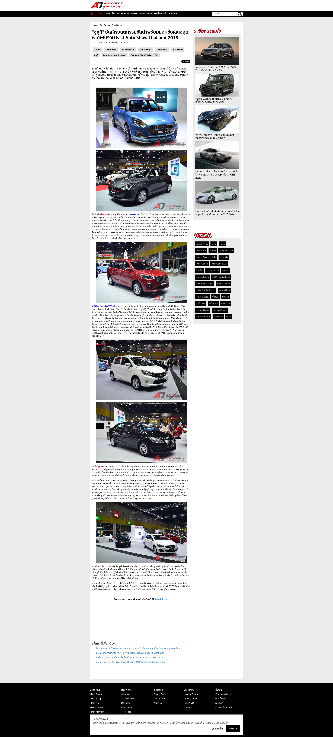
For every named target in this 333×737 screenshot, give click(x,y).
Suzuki (97, 49)
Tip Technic (157, 689)
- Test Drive (126, 707)
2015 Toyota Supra (221, 276)
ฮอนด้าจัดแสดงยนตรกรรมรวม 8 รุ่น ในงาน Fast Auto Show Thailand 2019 (130, 652)
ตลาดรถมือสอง (220, 309)
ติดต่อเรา (173, 13)
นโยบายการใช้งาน (223, 694)
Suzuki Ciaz (178, 49)
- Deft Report (96, 694)
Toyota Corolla (223, 283)
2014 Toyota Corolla (205, 290)
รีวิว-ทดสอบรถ (123, 13)
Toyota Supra (202, 276)
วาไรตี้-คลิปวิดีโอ (160, 13)
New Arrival (126, 689)
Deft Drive (125, 702)
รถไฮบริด (224, 257)
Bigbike (225, 296)
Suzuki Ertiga (146, 49)
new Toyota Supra (204, 283)
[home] (91, 13)
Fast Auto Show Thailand (114, 55)
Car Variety (189, 689)
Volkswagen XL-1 (219, 263)
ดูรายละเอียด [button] (217, 728)
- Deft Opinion (96, 707)
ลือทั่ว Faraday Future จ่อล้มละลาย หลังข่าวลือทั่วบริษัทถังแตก (215, 136)
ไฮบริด (199, 270)
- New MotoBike (128, 698)
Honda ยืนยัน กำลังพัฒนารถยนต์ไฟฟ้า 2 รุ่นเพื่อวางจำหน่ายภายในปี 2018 (217, 213)
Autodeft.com (162, 599)
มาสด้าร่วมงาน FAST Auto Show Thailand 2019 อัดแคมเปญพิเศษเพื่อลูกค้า (130, 661)
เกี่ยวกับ (218, 689)
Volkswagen (202, 263)
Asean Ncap (202, 243)
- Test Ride (126, 711)
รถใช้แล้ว (213, 303)
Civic (214, 243)
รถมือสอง (200, 303)
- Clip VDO (189, 702)
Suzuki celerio (128, 49)
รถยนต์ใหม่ (110, 13)
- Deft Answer (158, 698)
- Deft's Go (188, 707)
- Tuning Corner (191, 698)
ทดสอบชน (201, 250)
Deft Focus (105, 25)
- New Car (126, 694)
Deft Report (117, 25)
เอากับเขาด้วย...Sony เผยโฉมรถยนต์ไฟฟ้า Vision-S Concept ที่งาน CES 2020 (216, 174)
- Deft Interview (97, 711)
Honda (213, 250)
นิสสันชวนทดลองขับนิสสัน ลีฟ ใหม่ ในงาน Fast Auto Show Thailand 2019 (130, 657)
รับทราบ (233, 728)
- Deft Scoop (95, 698)
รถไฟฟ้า (134, 13)
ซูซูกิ (96, 55)
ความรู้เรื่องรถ (146, 13)
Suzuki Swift (111, 49)
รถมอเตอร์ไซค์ (203, 316)
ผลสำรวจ (225, 303)
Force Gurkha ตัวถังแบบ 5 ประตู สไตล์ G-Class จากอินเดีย (213, 100)
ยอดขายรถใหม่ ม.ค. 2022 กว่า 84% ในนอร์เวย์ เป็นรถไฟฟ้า (215, 69)
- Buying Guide (159, 694)
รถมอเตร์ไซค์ (202, 296)
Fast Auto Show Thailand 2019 (144, 55)
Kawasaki (218, 316)
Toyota (225, 270)
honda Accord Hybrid (206, 257)
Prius (222, 243)
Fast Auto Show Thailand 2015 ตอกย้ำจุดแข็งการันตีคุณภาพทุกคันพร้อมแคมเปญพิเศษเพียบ (138, 648)
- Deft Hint (94, 702)
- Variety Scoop (191, 694)
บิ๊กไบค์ (215, 296)
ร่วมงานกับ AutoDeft (224, 707)
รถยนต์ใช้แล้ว (202, 309)
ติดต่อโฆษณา (221, 698)
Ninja (228, 316)
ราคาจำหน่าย (212, 270)
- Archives (157, 702)
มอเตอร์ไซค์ (224, 290)
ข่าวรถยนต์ (99, 13)
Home (95, 25)
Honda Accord (226, 250)
